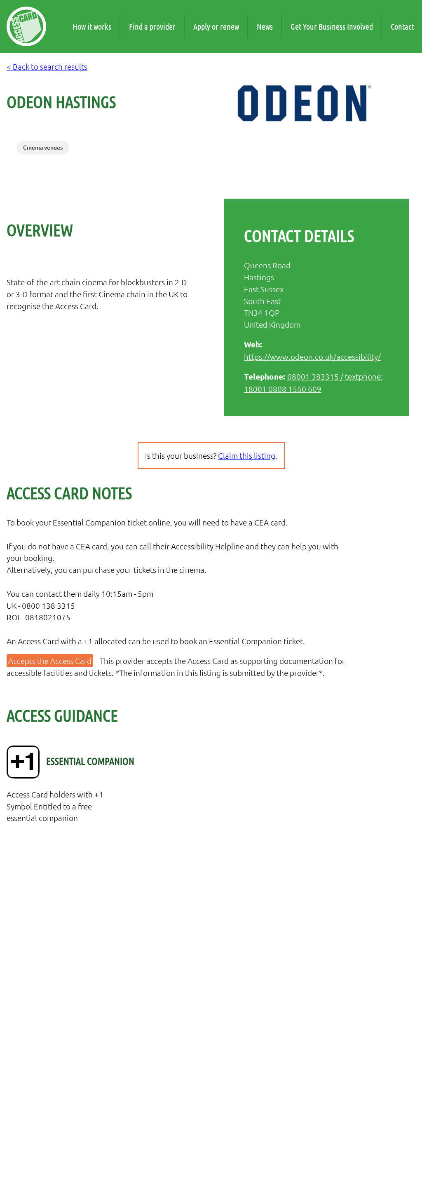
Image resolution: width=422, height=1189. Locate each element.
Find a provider (152, 26)
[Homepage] (26, 26)
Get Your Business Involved (332, 26)
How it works (92, 26)
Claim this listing (246, 455)
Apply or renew (216, 26)
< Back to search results (47, 66)
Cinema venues (43, 147)
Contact (402, 26)
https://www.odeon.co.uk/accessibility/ (312, 356)
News (265, 26)
